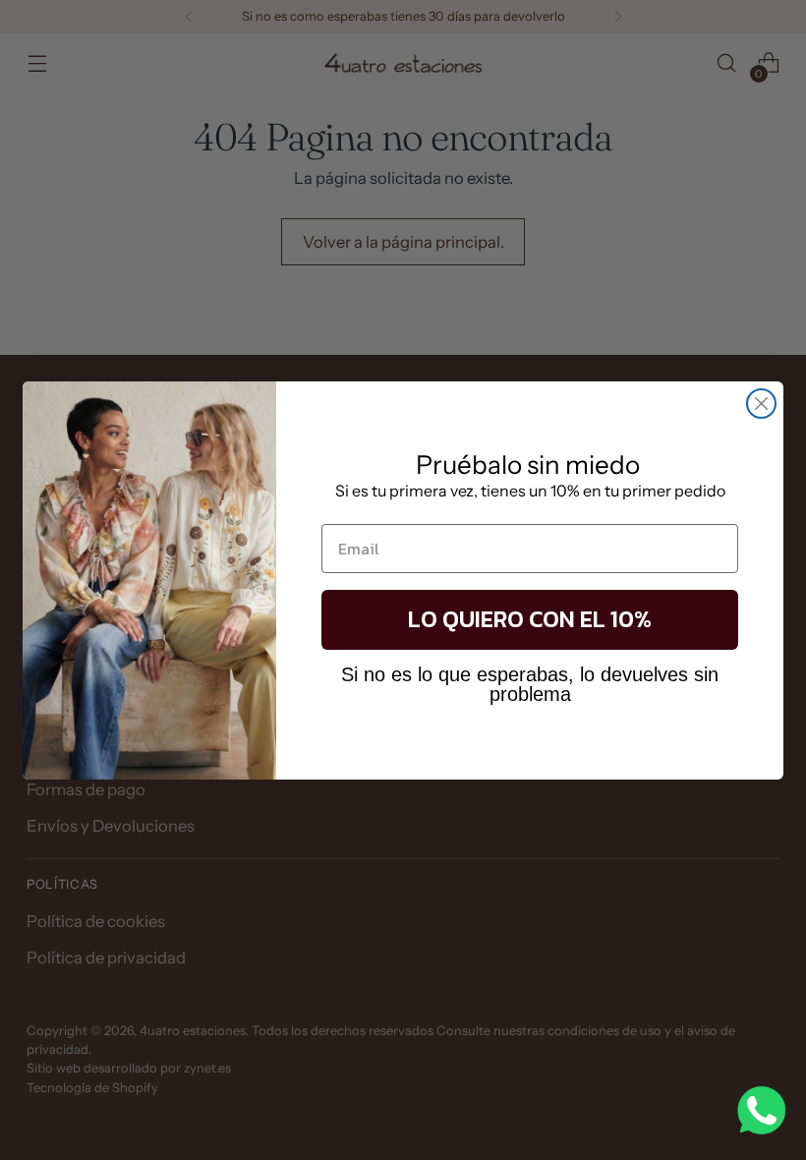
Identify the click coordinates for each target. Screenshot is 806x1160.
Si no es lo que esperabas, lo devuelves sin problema (530, 684)
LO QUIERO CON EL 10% (530, 619)
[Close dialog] (761, 403)
